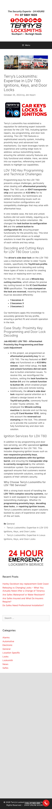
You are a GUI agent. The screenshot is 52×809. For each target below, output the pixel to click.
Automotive (8, 641)
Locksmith (8, 660)
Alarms (6, 637)
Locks (5, 656)
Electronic (7, 645)
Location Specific (11, 652)
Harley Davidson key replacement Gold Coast (26, 584)
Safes (5, 668)
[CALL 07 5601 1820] (46, 803)
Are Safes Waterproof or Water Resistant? (24, 594)
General (11, 524)
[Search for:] (26, 618)
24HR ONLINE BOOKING (35, 805)
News (5, 664)
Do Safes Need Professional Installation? (23, 605)
